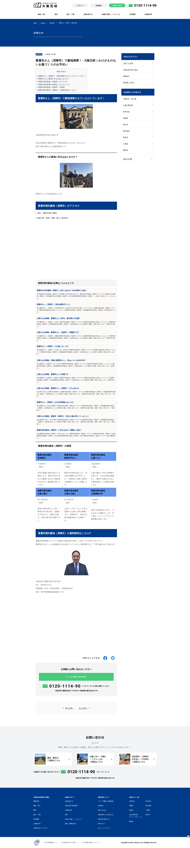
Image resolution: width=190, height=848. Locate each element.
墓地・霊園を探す (70, 823)
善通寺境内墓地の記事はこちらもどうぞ (54, 84)
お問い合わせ (102, 810)
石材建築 (36, 819)
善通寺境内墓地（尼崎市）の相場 (51, 87)
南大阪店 (126, 131)
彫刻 (34, 810)
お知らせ (43, 23)
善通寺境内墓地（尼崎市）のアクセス (53, 82)
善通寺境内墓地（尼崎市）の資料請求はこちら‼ (57, 90)
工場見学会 (68, 810)
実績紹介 (126, 76)
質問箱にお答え (129, 83)
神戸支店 (52, 23)
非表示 (63, 71)
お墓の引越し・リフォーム (73, 819)
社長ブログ (101, 823)
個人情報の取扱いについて (91, 842)
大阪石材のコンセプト (40, 828)
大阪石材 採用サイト (104, 819)
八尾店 (125, 144)
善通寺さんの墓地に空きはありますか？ (54, 79)
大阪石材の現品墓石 (71, 805)
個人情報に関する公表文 (69, 842)
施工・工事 (37, 814)
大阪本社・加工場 (129, 99)
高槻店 (125, 118)
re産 (66, 814)
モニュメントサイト (104, 828)
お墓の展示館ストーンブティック (135, 816)
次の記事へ (83, 708)
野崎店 (125, 150)
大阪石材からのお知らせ (105, 814)
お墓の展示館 (128, 105)
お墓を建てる (69, 801)
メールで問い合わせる (76, 676)
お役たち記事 (128, 63)
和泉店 (125, 137)
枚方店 (125, 125)
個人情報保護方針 (49, 842)
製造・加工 (37, 805)
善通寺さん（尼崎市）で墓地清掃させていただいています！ (62, 76)
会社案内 (100, 805)
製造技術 (36, 801)
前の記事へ (69, 708)
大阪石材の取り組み (130, 70)
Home (35, 23)
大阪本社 (132, 801)
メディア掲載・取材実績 (105, 801)
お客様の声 (37, 823)
